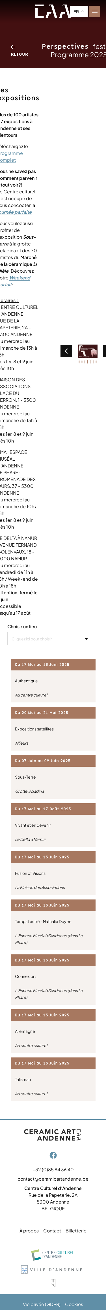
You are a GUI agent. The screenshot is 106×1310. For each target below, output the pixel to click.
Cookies (74, 1304)
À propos (29, 1231)
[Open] (94, 11)
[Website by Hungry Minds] (53, 1283)
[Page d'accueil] (53, 11)
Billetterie (76, 1231)
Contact (52, 1231)
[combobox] (49, 638)
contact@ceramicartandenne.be (53, 1179)
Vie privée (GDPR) (41, 1304)
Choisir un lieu (22, 626)
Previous (66, 351)
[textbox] (50, 639)
